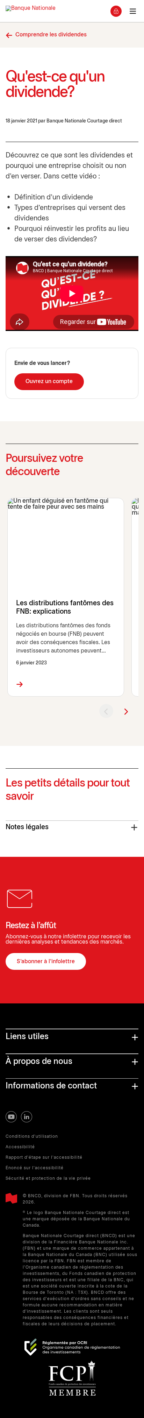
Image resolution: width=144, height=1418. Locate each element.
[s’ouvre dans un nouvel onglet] (72, 1347)
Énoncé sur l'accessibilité (35, 1168)
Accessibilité (20, 1147)
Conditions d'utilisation (32, 1136)
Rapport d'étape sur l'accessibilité (44, 1157)
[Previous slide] (106, 711)
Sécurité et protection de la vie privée (48, 1178)
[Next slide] (126, 711)
